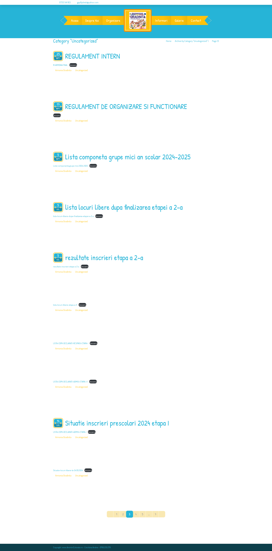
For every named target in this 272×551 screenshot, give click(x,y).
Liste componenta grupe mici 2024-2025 (70, 165)
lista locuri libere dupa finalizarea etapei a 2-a (124, 207)
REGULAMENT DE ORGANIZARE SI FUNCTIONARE (126, 106)
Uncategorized (81, 70)
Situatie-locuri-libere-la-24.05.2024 (68, 470)
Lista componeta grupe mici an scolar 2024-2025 (128, 157)
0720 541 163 (65, 2)
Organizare (113, 20)
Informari (161, 20)
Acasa (74, 20)
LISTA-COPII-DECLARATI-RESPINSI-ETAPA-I (70, 343)
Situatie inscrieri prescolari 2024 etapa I (117, 423)
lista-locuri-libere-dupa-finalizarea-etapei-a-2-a (73, 216)
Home (168, 40)
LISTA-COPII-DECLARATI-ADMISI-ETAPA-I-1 (70, 381)
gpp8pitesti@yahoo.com (87, 2)
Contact (196, 20)
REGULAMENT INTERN (92, 56)
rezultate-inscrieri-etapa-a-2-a (66, 266)
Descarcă (73, 65)
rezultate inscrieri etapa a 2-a (104, 257)
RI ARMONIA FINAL (60, 65)
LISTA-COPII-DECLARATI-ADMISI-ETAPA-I (69, 432)
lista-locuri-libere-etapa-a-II (65, 304)
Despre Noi (92, 20)
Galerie (179, 20)
